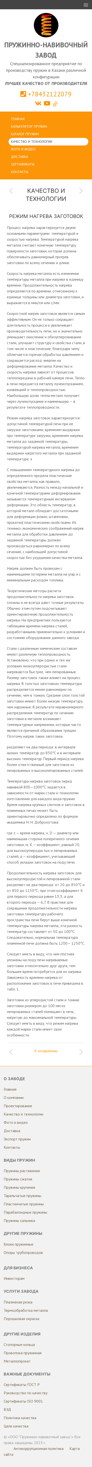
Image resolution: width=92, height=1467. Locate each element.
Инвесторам (14, 1278)
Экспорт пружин (17, 1138)
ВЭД (7, 1409)
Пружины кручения (19, 1187)
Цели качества (16, 1426)
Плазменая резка (18, 1302)
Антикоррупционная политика (38, 1448)
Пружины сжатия (18, 1179)
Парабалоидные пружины (25, 1212)
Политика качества (20, 1417)
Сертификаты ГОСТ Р (22, 1384)
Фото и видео (23, 149)
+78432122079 (49, 94)
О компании (14, 1097)
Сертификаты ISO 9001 (23, 1401)
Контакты (19, 172)
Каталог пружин (25, 134)
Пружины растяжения (22, 1170)
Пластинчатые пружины (24, 1203)
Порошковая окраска (21, 1318)
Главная (18, 119)
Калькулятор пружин (29, 126)
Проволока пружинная (22, 1352)
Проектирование (18, 1105)
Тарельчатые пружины (22, 1195)
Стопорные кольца (19, 1344)
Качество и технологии (31, 141)
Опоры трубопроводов (23, 1252)
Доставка (19, 157)
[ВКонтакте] (39, 103)
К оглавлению (46, 1050)
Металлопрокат (17, 1361)
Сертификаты (22, 164)
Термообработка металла (26, 1310)
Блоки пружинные (18, 1244)
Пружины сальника (19, 1220)
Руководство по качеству (25, 1392)
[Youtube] (48, 103)
